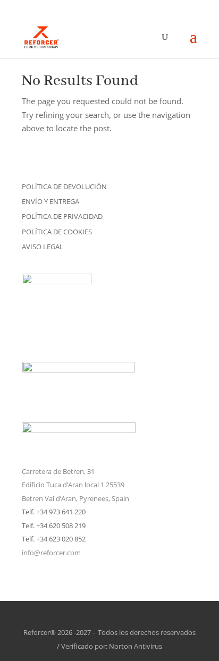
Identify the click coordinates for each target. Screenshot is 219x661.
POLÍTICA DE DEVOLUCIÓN (64, 186)
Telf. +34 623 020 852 (54, 539)
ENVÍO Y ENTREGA (50, 201)
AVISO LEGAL (42, 246)
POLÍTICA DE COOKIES (57, 231)
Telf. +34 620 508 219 (54, 525)
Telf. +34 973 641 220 (54, 511)
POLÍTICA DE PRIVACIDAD (62, 216)
